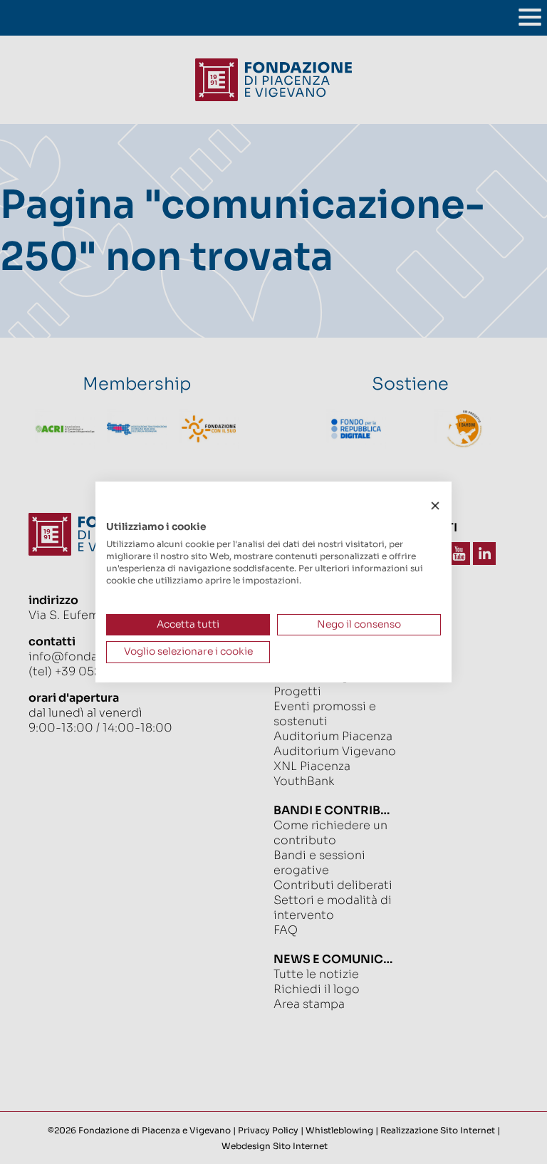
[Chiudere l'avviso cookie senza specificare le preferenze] (435, 506)
